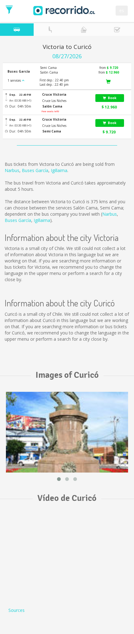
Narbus (12, 170)
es (121, 10)
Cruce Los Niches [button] (54, 100)
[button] (65, 94)
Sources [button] (16, 610)
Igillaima (59, 170)
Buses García (35, 170)
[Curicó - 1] (67, 432)
